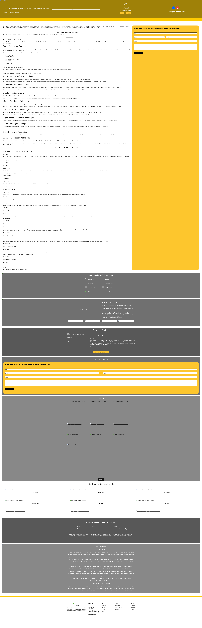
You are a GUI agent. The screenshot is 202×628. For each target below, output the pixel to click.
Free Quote (128, 13)
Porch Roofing (108, 291)
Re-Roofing (90, 283)
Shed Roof (59, 69)
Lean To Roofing (108, 287)
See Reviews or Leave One (101, 352)
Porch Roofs (52, 69)
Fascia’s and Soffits (92, 295)
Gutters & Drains (35, 513)
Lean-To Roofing (67, 69)
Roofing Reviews (69, 37)
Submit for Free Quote (138, 53)
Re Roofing (35, 492)
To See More (101, 479)
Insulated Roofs (37, 69)
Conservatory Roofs (7, 69)
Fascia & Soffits (166, 492)
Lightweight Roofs (45, 69)
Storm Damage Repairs (166, 513)
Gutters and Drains (109, 283)
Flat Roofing (90, 291)
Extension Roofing (92, 287)
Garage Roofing (108, 279)
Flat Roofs (23, 69)
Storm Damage (108, 295)
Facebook (58, 32)
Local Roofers (77, 605)
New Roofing (91, 279)
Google (76, 32)
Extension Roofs (15, 69)
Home (122, 13)
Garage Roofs (30, 69)
